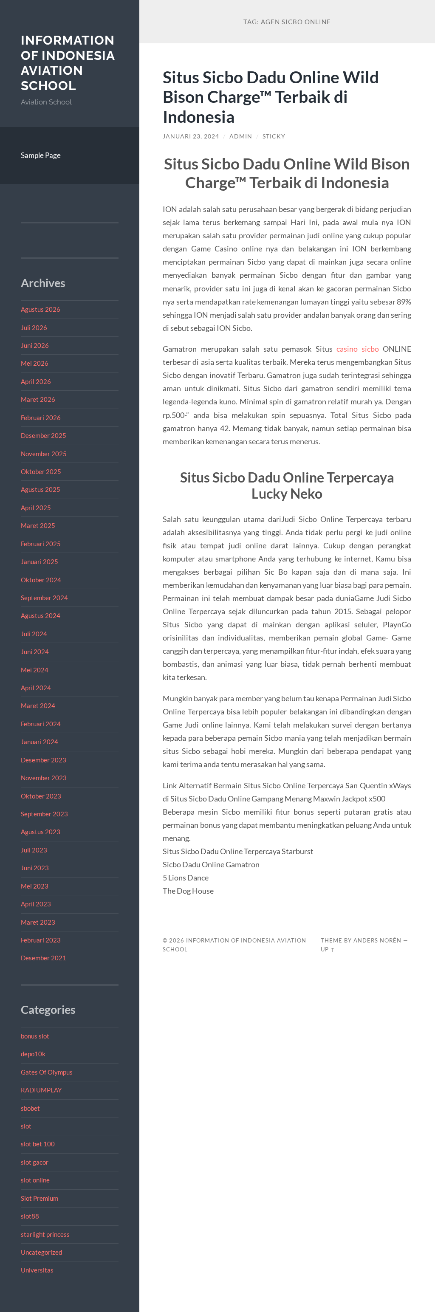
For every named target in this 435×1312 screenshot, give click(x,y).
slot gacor (34, 1162)
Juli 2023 (34, 850)
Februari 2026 (41, 417)
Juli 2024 (34, 634)
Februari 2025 (41, 543)
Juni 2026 (35, 345)
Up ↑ (328, 949)
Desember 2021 (43, 958)
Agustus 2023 (40, 831)
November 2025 (44, 453)
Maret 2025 (38, 525)
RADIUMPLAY (41, 1090)
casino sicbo (357, 348)
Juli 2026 (34, 327)
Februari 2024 (41, 724)
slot (26, 1126)
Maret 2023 (38, 922)
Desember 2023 (43, 760)
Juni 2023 (35, 868)
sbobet (30, 1108)
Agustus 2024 (40, 615)
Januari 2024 (39, 741)
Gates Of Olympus (47, 1072)
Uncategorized (41, 1252)
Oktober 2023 (41, 796)
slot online (35, 1180)
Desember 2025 (43, 435)
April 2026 (36, 381)
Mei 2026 (34, 363)
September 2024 (44, 597)
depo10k (33, 1054)
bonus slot (35, 1036)
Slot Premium (39, 1198)
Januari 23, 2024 (191, 136)
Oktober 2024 (41, 580)
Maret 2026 (38, 399)
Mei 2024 (34, 670)
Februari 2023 (41, 940)
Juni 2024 (35, 651)
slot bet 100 (38, 1144)
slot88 (30, 1216)
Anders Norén (377, 940)
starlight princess (45, 1234)
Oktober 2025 (41, 471)
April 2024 (36, 687)
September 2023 (44, 814)
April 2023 (36, 904)
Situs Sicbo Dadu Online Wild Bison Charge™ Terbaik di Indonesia (271, 97)
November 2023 (44, 778)
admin (240, 136)
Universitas (37, 1270)
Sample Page (41, 155)
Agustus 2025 (40, 489)
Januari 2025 (39, 561)
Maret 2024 (38, 705)
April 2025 (36, 507)
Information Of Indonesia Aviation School (68, 63)
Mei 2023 (34, 886)
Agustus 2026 (40, 309)
